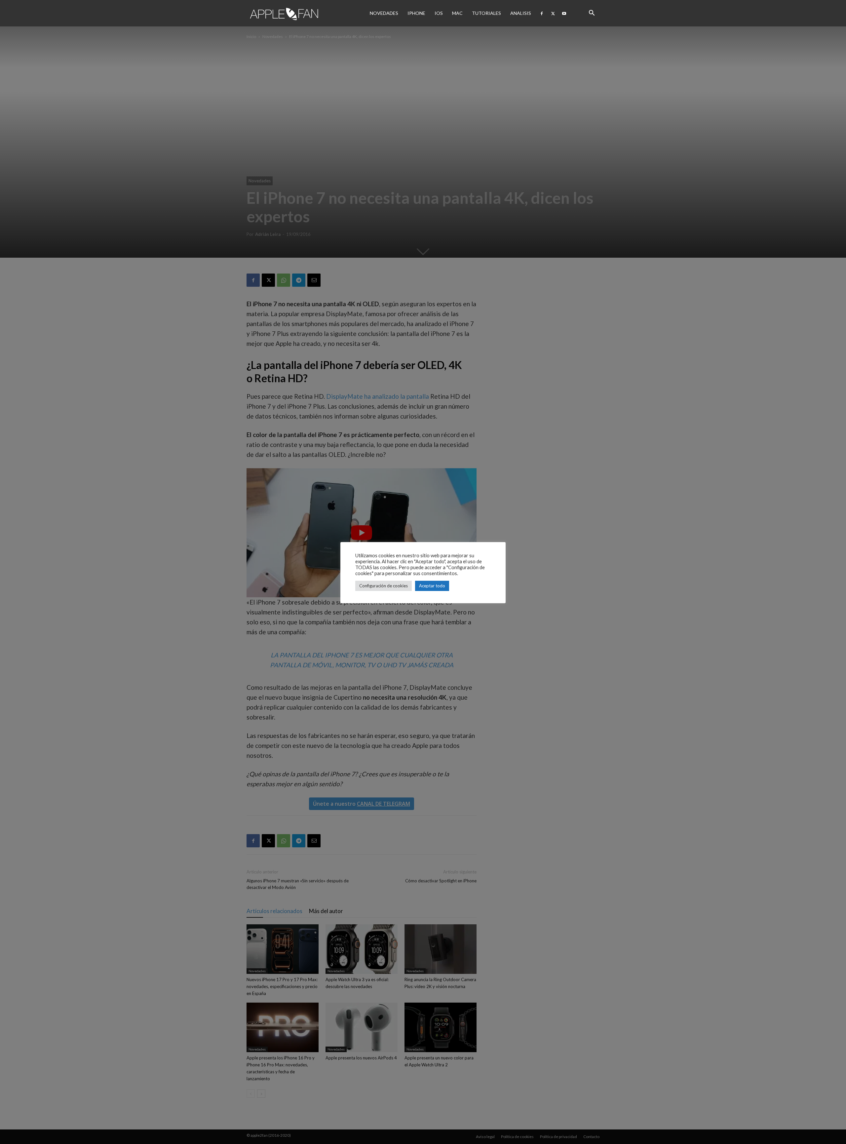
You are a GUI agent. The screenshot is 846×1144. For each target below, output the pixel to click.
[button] (591, 13)
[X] (553, 13)
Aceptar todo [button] (432, 585)
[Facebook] (542, 13)
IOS (439, 13)
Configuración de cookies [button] (383, 585)
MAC (457, 13)
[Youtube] (564, 13)
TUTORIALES (486, 13)
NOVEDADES (384, 13)
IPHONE (416, 13)
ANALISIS (520, 13)
